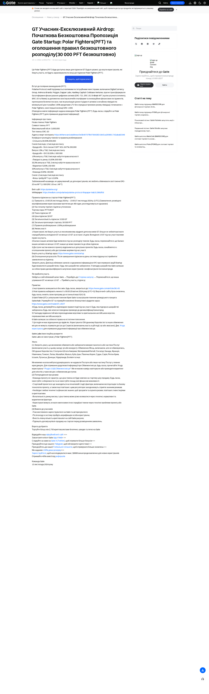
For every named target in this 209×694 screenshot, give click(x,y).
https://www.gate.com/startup (71, 253)
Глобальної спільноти (62, 447)
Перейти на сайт (165, 10)
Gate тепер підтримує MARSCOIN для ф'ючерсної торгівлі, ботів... (150, 105)
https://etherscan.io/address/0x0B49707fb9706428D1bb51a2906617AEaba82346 (89, 134)
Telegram (59, 444)
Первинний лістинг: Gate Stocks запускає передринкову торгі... (151, 129)
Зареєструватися (177, 3)
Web (60, 437)
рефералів (60, 456)
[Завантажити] (203, 670)
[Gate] (9, 2)
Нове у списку (53, 17)
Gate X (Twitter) (58, 441)
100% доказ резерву (52, 450)
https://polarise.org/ (49, 189)
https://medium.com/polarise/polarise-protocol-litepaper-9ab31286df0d (73, 192)
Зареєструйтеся (39, 453)
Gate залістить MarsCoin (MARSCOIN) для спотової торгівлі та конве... (151, 137)
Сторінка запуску (86, 277)
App (55, 437)
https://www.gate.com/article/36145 (104, 288)
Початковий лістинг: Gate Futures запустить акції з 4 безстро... (154, 121)
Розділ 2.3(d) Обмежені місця (57, 368)
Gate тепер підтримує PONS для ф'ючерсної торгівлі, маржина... (152, 113)
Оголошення (37, 17)
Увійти (165, 3)
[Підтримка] (203, 679)
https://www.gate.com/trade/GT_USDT (48, 304)
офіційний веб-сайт (54, 434)
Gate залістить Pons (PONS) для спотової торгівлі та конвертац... (154, 145)
